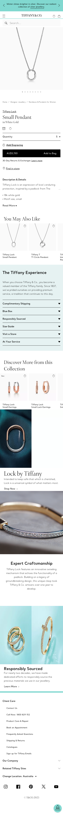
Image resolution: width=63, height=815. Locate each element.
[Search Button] (6, 23)
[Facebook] (18, 787)
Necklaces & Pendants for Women (42, 102)
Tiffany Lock (9, 111)
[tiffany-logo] (31, 16)
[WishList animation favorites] (54, 16)
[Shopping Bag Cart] (59, 16)
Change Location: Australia (18, 776)
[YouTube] (56, 787)
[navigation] (4, 16)
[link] (31, 159)
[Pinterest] (31, 787)
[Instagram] (6, 787)
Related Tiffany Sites (14, 768)
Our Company (10, 760)
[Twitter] (44, 787)
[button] (4, 16)
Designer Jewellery (18, 102)
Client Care (9, 701)
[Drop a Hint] (4, 128)
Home (5, 102)
